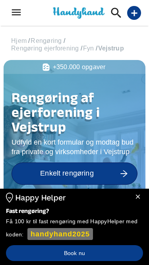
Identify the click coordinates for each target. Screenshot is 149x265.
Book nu (74, 253)
